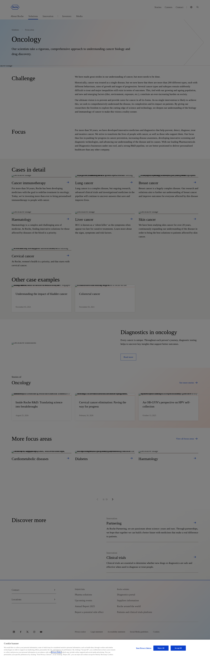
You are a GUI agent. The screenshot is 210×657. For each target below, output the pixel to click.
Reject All (161, 648)
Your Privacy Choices (143, 648)
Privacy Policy (56, 652)
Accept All (178, 648)
